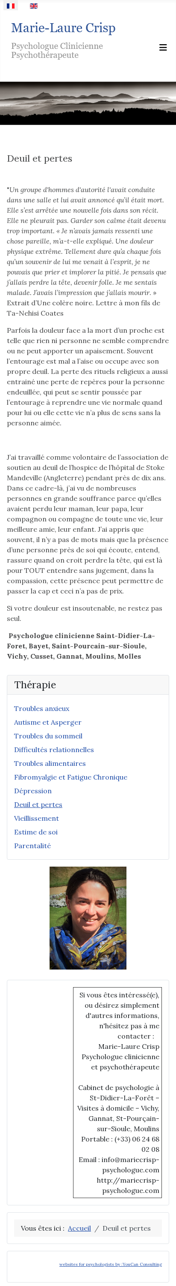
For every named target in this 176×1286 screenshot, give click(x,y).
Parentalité (32, 845)
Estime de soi (36, 832)
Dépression (33, 790)
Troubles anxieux (41, 708)
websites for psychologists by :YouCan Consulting (110, 1264)
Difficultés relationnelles (54, 749)
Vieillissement (36, 818)
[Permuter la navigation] (163, 47)
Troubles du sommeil (48, 736)
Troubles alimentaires (50, 763)
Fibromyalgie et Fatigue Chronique (70, 777)
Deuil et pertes (38, 804)
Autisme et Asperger (48, 722)
